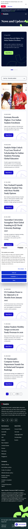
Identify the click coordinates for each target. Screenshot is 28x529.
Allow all (14, 272)
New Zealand (4, 443)
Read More (9, 53)
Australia (3, 432)
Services (17, 432)
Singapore (4, 456)
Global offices (5, 464)
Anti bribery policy (6, 467)
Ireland (3, 440)
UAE (2, 437)
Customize (13, 276)
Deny (14, 280)
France (3, 448)
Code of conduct (6, 470)
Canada (3, 434)
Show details (21, 268)
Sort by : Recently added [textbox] (9, 78)
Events (16, 440)
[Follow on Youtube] (11, 420)
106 (17, 394)
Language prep (19, 434)
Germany (3, 451)
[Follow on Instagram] (16, 420)
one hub (13, 11)
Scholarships (18, 437)
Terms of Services (3, 525)
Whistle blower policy (7, 473)
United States (5, 445)
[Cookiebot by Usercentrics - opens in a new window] (17, 248)
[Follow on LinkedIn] (3, 420)
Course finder (18, 429)
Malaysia (3, 454)
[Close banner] (26, 247)
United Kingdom (5, 429)
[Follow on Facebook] (7, 420)
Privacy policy (14, 525)
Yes (3, 6)
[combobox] (14, 78)
